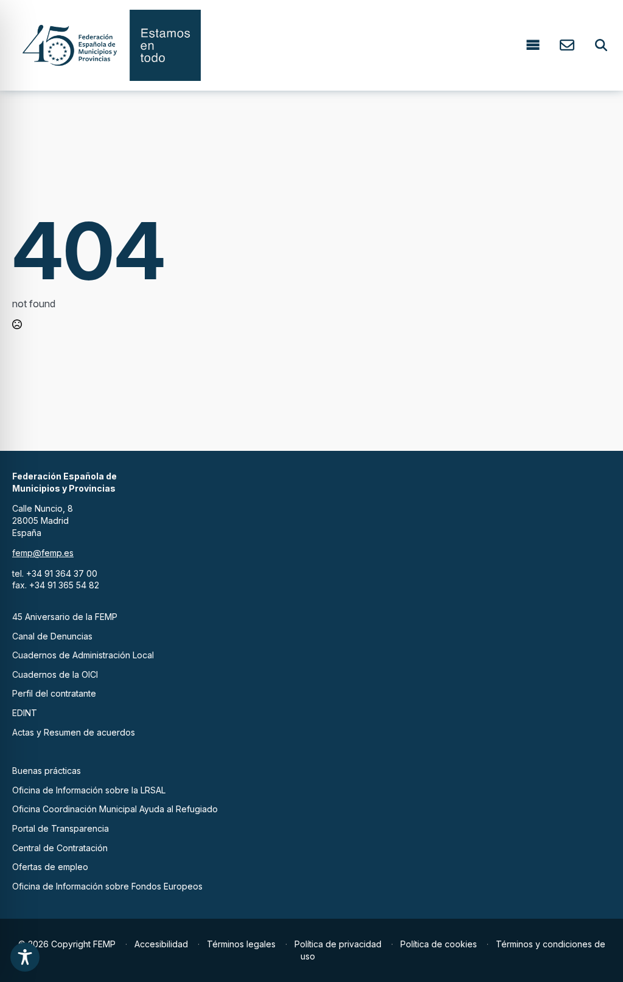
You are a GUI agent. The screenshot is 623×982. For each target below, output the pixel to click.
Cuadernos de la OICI (55, 674)
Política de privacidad (337, 944)
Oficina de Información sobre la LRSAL (88, 790)
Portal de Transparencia (60, 828)
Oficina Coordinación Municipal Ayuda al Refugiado (115, 809)
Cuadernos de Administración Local (83, 655)
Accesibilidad (161, 944)
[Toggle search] (601, 45)
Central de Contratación (60, 848)
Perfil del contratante (54, 693)
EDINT (24, 713)
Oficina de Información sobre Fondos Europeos (107, 886)
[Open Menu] (533, 45)
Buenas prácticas (46, 770)
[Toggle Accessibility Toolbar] (25, 957)
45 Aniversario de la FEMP (64, 616)
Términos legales (241, 944)
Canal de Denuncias (52, 636)
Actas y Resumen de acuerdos (73, 732)
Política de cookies (438, 944)
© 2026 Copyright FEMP (67, 944)
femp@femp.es (43, 553)
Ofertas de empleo (50, 867)
